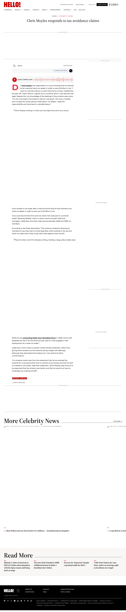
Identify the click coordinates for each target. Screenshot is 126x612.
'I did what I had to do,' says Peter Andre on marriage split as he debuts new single (106, 565)
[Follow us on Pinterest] (24, 600)
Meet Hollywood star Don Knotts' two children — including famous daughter (37, 530)
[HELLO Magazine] (12, 4)
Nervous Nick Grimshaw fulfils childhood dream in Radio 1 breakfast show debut (46, 565)
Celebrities (7, 10)
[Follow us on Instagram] (4, 600)
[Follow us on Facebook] (8, 600)
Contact (46, 589)
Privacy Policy (105, 600)
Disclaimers (40, 600)
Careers (39, 605)
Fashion (26, 10)
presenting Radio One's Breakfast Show (39, 338)
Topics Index (65, 592)
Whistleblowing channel (88, 600)
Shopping (67, 10)
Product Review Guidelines (55, 605)
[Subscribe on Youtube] (18, 600)
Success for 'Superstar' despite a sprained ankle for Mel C (76, 563)
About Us (28, 589)
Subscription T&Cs (67, 589)
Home (54, 16)
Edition (80, 4)
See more (117, 421)
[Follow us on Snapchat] (21, 600)
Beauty (44, 10)
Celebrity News (66, 16)
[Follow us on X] (11, 600)
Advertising (29, 592)
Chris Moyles (27, 86)
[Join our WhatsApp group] (31, 600)
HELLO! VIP (82, 10)
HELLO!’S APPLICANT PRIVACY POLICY (100, 603)
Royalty (17, 10)
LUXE (75, 10)
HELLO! (20, 65)
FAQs (45, 592)
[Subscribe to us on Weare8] (28, 600)
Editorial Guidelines (78, 603)
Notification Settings (44, 603)
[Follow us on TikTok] (14, 600)
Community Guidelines (69, 600)
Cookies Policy (52, 600)
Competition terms (62, 603)
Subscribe (102, 4)
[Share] (70, 71)
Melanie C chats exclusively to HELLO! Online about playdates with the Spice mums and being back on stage (17, 566)
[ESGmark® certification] (17, 590)
